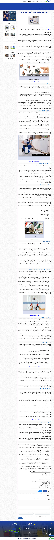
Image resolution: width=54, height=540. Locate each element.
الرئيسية (41, 1)
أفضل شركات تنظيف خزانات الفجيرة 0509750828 (6, 38)
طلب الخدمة (13, 19)
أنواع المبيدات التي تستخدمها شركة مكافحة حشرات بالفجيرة (40, 481)
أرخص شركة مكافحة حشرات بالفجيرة (43, 486)
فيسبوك (45, 491)
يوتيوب (42, 533)
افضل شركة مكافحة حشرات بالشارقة (34, 161)
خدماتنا (37, 1)
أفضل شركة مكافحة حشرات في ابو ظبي (34, 366)
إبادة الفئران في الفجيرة (45, 483)
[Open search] (4, 2)
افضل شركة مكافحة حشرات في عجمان (34, 419)
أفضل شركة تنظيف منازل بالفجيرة (34, 81)
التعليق (49, 499)
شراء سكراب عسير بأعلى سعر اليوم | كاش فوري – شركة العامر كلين (12, 59)
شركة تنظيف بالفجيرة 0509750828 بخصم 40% (6, 30)
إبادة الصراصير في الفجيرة (45, 482)
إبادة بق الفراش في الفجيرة (45, 484)
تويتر (39, 491)
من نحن (33, 1)
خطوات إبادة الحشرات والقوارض (43, 485)
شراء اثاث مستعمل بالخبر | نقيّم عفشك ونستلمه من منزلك (6, 59)
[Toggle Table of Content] (49, 473)
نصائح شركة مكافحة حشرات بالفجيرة (43, 487)
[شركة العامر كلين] (47, 1)
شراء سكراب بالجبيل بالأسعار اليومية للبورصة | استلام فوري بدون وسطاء (6, 51)
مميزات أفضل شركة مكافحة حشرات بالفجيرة (42, 475)
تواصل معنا (29, 1)
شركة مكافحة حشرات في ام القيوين (34, 315)
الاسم (49, 507)
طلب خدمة (24, 1)
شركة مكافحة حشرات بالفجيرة (45, 474)
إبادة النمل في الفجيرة (46, 480)
